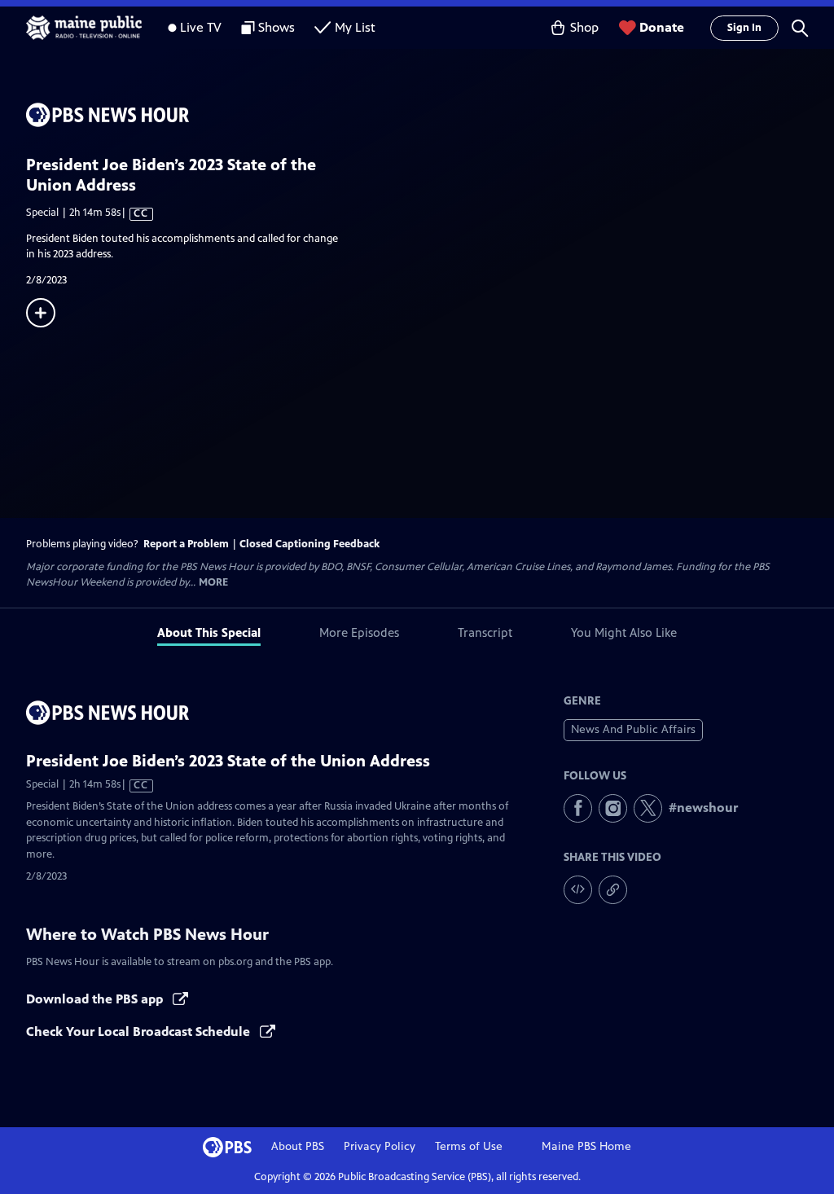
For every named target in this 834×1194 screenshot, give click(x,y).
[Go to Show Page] (430, 114)
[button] (800, 28)
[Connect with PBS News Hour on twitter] (648, 808)
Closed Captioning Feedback (309, 544)
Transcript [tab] (485, 632)
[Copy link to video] (613, 890)
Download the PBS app (96, 999)
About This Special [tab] (209, 632)
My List (355, 27)
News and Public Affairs (633, 729)
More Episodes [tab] (359, 632)
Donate (661, 27)
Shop (584, 27)
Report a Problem (186, 544)
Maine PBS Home (586, 1146)
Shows (276, 27)
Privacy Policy (379, 1146)
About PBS (297, 1146)
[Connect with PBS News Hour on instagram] (613, 808)
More (213, 583)
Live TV (201, 27)
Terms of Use (469, 1146)
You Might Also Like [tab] (624, 632)
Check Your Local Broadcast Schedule (139, 1031)
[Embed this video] (578, 890)
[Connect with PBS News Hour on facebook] (578, 808)
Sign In (744, 27)
